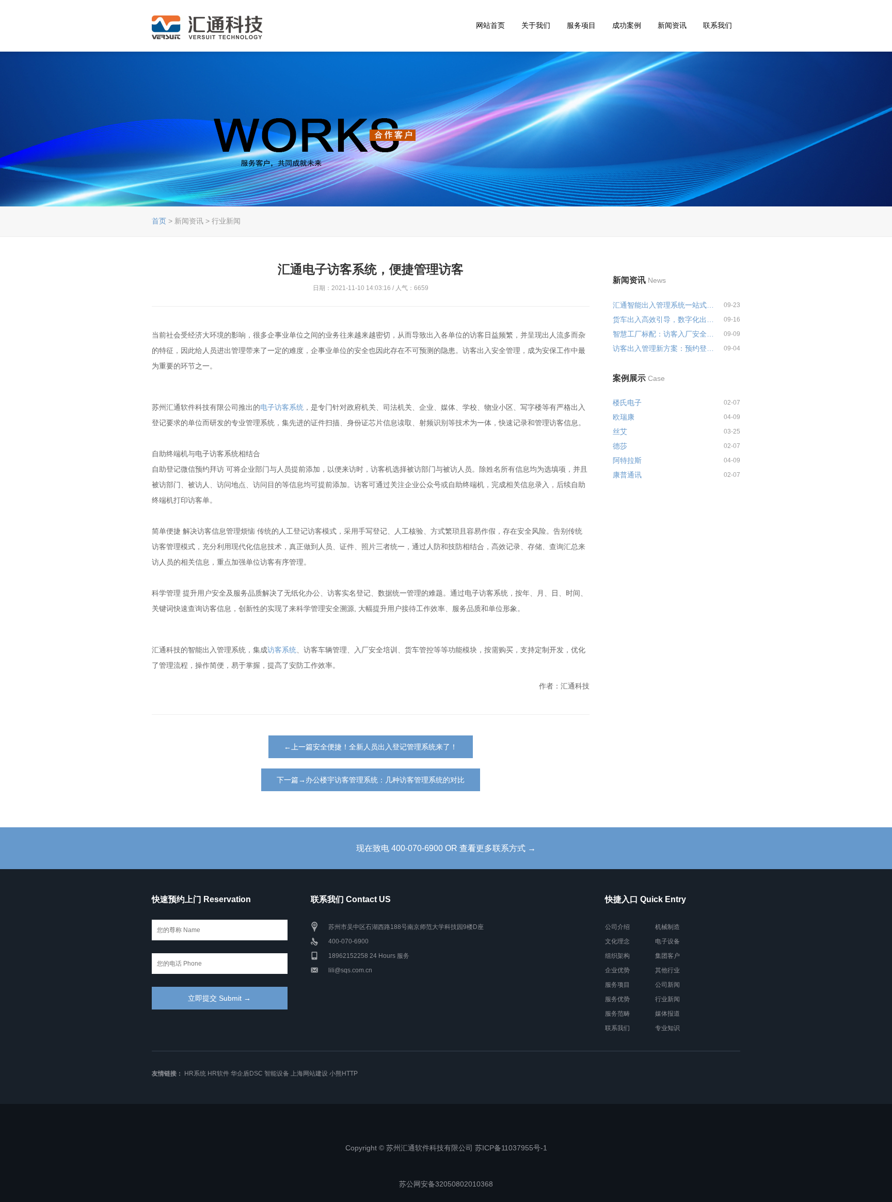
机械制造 (667, 927)
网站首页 (490, 25)
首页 (159, 221)
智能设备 (276, 1073)
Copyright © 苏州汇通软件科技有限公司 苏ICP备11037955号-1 (446, 1148)
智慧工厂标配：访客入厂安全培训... (664, 334)
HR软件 (218, 1073)
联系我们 (717, 25)
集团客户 (667, 955)
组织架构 (617, 955)
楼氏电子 (627, 402)
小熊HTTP (343, 1073)
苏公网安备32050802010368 (446, 1184)
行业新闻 (667, 999)
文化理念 (617, 941)
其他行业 (667, 970)
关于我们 (535, 25)
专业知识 (667, 1028)
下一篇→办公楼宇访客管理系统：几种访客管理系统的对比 (371, 780)
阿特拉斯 (627, 460)
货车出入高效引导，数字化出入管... (664, 319)
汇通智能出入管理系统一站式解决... (664, 305)
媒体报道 (667, 1013)
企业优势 (617, 970)
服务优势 (617, 999)
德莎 (620, 446)
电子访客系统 (282, 407)
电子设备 (667, 941)
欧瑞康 (623, 417)
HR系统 (195, 1073)
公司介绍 (617, 927)
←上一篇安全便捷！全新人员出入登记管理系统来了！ (370, 747)
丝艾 (620, 431)
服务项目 (581, 25)
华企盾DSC (247, 1073)
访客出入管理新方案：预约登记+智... (664, 348)
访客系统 (281, 650)
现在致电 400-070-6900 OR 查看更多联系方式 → (446, 848)
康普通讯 (627, 475)
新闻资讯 (672, 25)
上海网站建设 (309, 1073)
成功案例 (626, 25)
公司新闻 (667, 984)
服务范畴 (617, 1013)
